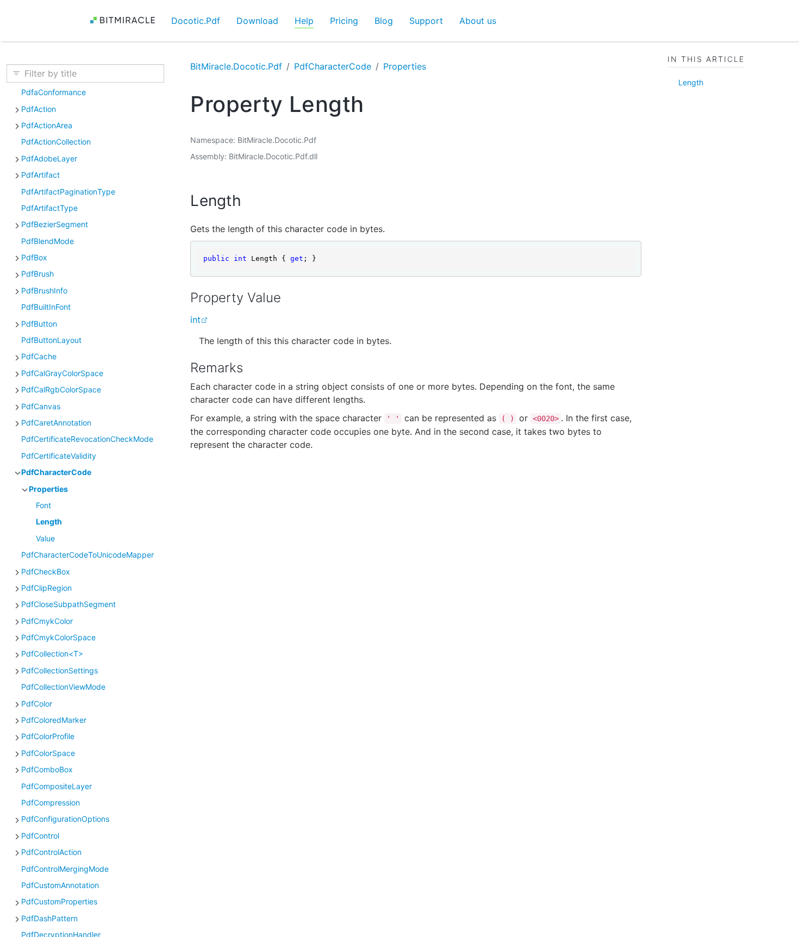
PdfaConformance (53, 92)
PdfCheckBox (45, 571)
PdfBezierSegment (54, 224)
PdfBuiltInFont (46, 306)
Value (45, 538)
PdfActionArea (46, 125)
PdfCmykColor (47, 621)
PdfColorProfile (47, 736)
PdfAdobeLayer (49, 158)
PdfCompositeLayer (56, 786)
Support (426, 20)
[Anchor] (252, 200)
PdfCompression (50, 802)
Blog (383, 20)
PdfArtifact (40, 174)
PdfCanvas (40, 406)
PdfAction (38, 109)
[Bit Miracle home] (126, 20)
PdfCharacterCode (56, 472)
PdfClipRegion (46, 587)
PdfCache (39, 356)
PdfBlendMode (47, 241)
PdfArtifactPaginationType (68, 191)
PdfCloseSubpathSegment (68, 604)
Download (257, 20)
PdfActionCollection (56, 141)
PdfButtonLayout (51, 340)
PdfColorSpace (48, 753)
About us (477, 20)
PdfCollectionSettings (59, 670)
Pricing (344, 20)
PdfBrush (37, 273)
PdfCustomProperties (59, 901)
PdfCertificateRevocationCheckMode (87, 438)
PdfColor (36, 703)
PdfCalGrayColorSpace (62, 373)
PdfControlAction (51, 852)
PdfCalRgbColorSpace (61, 389)
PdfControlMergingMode (65, 868)
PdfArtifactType (49, 208)
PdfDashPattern (49, 918)
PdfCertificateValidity (58, 455)
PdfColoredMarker (53, 719)
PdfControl (40, 835)
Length (49, 521)
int (195, 319)
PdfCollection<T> (52, 653)
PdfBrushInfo (44, 290)
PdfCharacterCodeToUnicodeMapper (87, 554)
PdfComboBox (47, 769)
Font (43, 505)
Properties (48, 489)
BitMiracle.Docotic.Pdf (236, 66)
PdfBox (34, 257)
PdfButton (39, 323)
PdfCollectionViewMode (63, 686)
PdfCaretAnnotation (56, 422)
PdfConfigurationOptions (65, 818)
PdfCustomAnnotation (60, 885)
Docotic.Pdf (195, 20)
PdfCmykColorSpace (58, 637)
